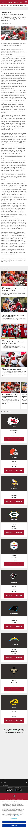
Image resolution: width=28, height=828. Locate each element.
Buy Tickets (9, 439)
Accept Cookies (14, 825)
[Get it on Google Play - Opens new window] (18, 790)
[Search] (23, 2)
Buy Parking (19, 439)
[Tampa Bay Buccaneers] (14, 796)
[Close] (25, 802)
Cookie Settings (14, 818)
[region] (14, 814)
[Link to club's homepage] (2, 2)
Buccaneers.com (14, 730)
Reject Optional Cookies (14, 821)
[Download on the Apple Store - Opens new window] (9, 790)
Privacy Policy (17, 815)
